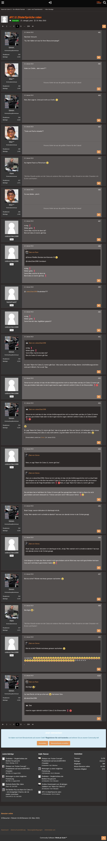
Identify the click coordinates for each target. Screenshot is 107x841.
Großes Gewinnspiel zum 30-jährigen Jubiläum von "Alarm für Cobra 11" (54, 785)
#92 (99, 378)
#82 (99, 64)
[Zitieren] (99, 57)
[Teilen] (104, 26)
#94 (99, 449)
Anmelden (42, 743)
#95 (99, 506)
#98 (99, 606)
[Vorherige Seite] (3, 26)
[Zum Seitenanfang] (103, 838)
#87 (99, 221)
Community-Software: (53, 838)
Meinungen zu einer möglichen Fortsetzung (16, 777)
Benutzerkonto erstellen (59, 743)
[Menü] (2, 3)
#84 (99, 127)
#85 (99, 158)
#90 (99, 312)
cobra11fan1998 (31, 291)
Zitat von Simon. (34, 455)
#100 (99, 676)
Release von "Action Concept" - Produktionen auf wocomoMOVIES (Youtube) (18, 768)
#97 (99, 574)
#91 (99, 337)
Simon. (43, 437)
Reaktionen (6, 54)
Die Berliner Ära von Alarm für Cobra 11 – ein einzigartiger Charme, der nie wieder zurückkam (19, 792)
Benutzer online (7, 814)
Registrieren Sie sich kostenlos (57, 738)
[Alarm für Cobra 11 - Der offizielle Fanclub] (99, 2)
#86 (99, 190)
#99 (99, 637)
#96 (99, 537)
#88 (99, 246)
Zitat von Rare (33, 252)
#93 (99, 403)
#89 (99, 287)
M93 (103, 769)
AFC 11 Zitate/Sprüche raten (51, 792)
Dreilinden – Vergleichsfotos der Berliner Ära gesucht (16, 760)
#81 (99, 32)
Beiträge (5, 57)
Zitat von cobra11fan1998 (37, 343)
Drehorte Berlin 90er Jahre (15, 784)
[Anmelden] (50, 2)
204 (28, 26)
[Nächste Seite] (32, 26)
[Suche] (104, 3)
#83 (99, 95)
